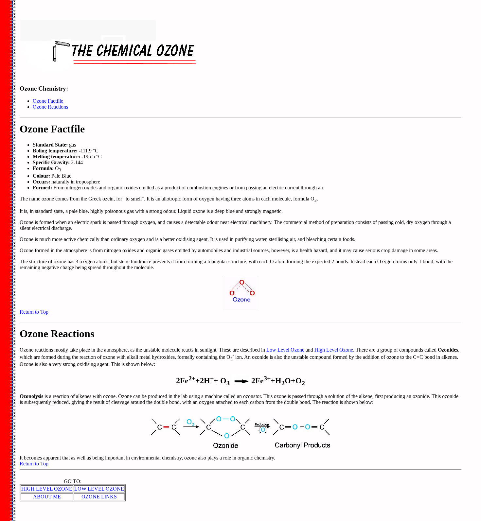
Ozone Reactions (50, 107)
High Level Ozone (333, 350)
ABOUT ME (47, 496)
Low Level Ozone (285, 350)
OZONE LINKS (99, 496)
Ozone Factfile (48, 101)
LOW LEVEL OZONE (99, 489)
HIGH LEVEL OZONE (46, 489)
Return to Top (34, 312)
